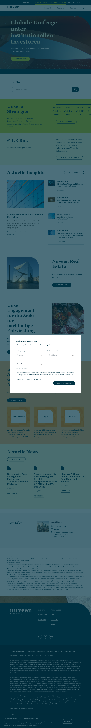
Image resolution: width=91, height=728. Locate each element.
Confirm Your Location (53, 351)
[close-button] (78, 338)
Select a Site (19, 360)
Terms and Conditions (21, 369)
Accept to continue (64, 383)
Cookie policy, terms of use (33, 379)
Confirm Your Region (21, 351)
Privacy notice (19, 379)
